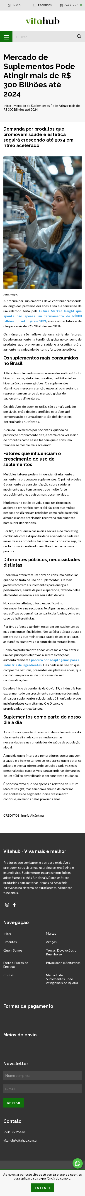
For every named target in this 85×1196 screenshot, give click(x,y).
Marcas (51, 933)
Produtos (10, 942)
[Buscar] (79, 36)
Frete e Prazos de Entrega (15, 964)
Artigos (51, 942)
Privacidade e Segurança (63, 963)
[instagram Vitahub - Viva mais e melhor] (7, 905)
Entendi (42, 1188)
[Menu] (6, 36)
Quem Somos (12, 950)
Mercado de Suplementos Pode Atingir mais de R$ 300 (62, 979)
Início (7, 105)
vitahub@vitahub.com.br (20, 1140)
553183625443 (14, 1132)
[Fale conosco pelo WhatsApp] (78, 1163)
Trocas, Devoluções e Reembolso (61, 952)
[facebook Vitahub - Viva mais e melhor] (14, 905)
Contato (9, 975)
